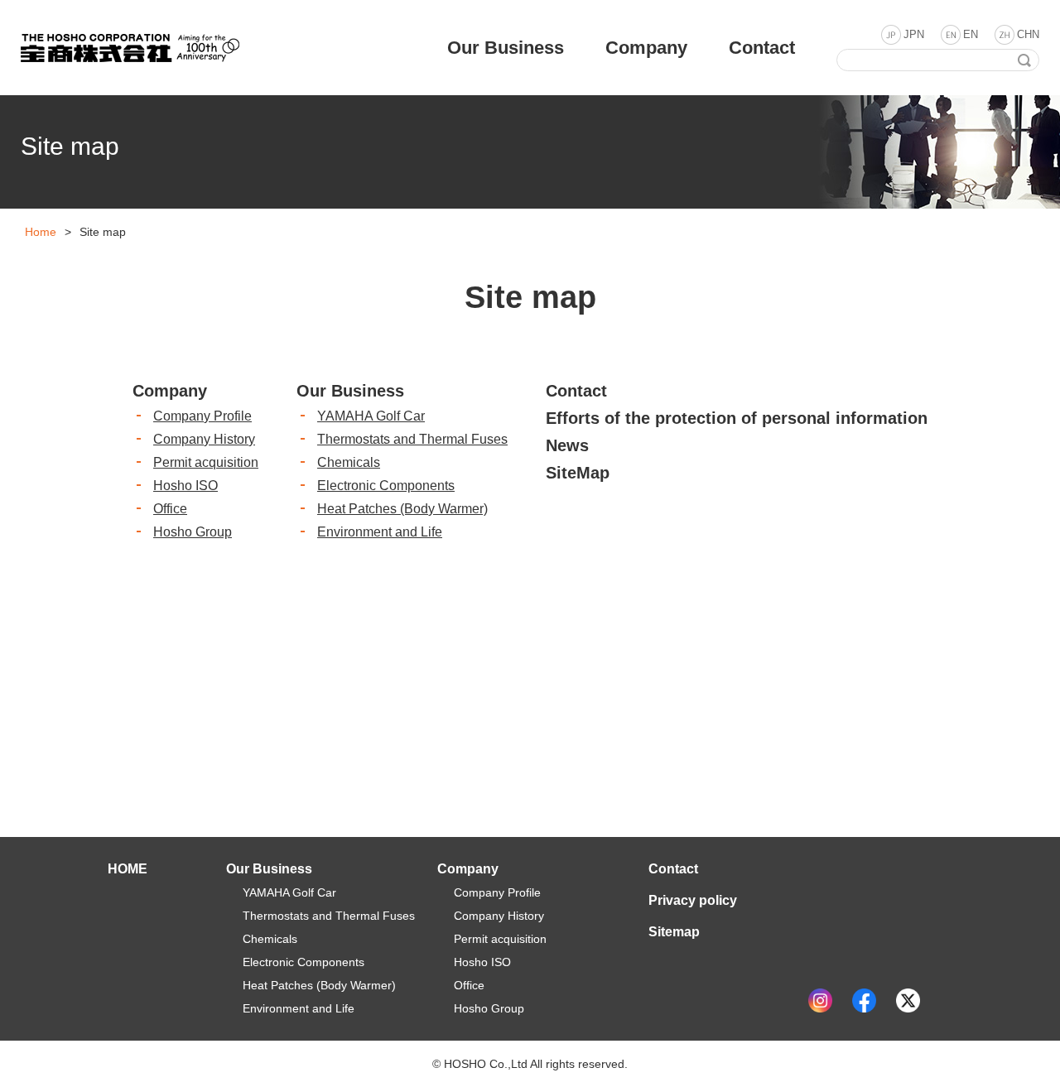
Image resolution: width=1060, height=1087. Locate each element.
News (567, 445)
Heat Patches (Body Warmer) (402, 509)
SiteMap (578, 473)
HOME (127, 869)
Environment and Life (379, 532)
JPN (913, 34)
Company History (204, 439)
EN (970, 34)
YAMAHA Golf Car (371, 416)
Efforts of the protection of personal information (737, 418)
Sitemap (674, 932)
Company (169, 391)
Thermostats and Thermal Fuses (412, 439)
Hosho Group (192, 532)
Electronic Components (386, 486)
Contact (576, 391)
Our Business (350, 391)
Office (170, 509)
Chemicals (348, 462)
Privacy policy (692, 900)
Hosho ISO (185, 486)
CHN (1028, 34)
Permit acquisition (205, 462)
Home (40, 231)
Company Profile (202, 416)
